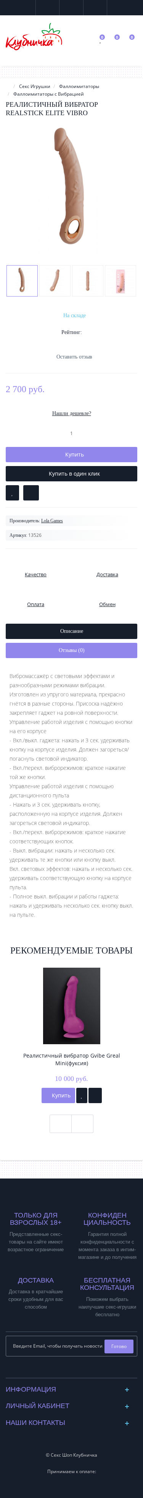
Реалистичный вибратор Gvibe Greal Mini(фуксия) (71, 1059)
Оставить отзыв (74, 357)
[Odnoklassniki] (77, 1370)
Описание (71, 631)
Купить (60, 1095)
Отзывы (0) (72, 650)
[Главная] (8, 86)
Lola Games (52, 520)
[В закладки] (12, 492)
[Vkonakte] (65, 1370)
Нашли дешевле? (71, 413)
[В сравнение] (31, 492)
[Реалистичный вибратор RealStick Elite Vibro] (71, 191)
